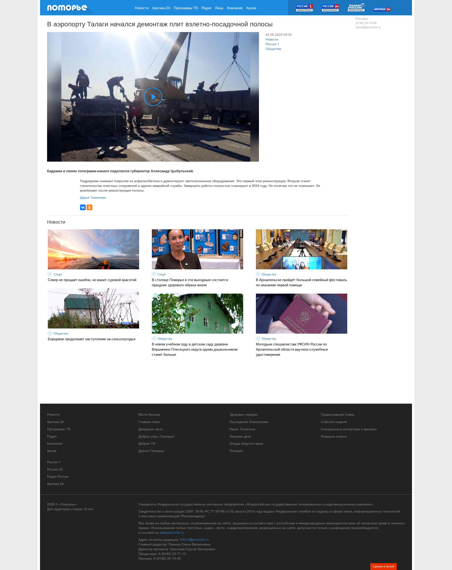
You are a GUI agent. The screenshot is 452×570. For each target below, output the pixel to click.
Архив (251, 7)
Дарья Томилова (93, 197)
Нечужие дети (240, 436)
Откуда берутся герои (246, 443)
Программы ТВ (186, 7)
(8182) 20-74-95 (366, 23)
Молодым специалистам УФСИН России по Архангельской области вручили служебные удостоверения (292, 349)
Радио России (58, 476)
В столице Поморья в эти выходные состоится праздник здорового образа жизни (190, 282)
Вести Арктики (149, 414)
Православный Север (337, 414)
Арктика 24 (161, 7)
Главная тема (149, 421)
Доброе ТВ (146, 443)
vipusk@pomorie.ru (368, 27)
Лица (219, 7)
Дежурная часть (150, 428)
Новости (142, 7)
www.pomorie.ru (172, 532)
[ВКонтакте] (83, 207)
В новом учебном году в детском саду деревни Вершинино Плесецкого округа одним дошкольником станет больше (195, 349)
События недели (334, 421)
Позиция (236, 450)
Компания (235, 7)
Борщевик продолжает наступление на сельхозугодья (91, 338)
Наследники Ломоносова (249, 421)
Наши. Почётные (242, 428)
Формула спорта (334, 436)
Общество (273, 48)
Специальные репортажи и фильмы (349, 428)
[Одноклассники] (89, 207)
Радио (206, 7)
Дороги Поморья (151, 450)
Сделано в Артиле (383, 566)
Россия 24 (55, 469)
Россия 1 (272, 43)
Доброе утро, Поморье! (156, 436)
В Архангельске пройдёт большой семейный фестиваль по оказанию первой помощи (301, 282)
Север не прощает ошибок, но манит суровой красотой (92, 279)
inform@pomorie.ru (194, 539)
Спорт (58, 274)
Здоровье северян (244, 414)
